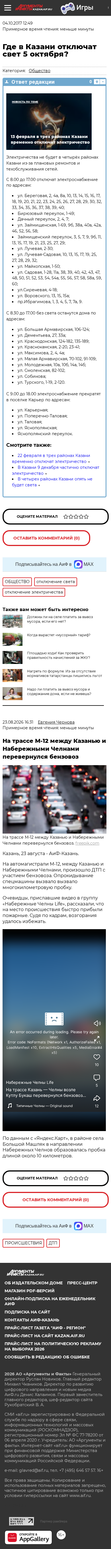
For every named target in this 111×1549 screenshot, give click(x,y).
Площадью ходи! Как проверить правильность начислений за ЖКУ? (58, 655)
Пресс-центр (82, 1282)
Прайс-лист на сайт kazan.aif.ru (45, 1335)
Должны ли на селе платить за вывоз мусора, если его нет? (60, 619)
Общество (39, 70)
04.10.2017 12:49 (18, 23)
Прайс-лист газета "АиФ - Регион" (45, 1327)
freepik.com (87, 843)
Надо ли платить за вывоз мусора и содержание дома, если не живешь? (59, 691)
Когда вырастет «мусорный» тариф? (59, 635)
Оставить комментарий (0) (46, 538)
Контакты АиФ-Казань (32, 1320)
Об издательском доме (34, 1282)
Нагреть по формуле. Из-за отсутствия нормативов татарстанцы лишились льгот (64, 673)
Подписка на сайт (27, 1312)
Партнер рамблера (53, 1521)
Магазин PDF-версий (30, 1290)
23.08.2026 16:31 (18, 722)
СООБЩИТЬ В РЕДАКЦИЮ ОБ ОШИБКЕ (47, 1357)
